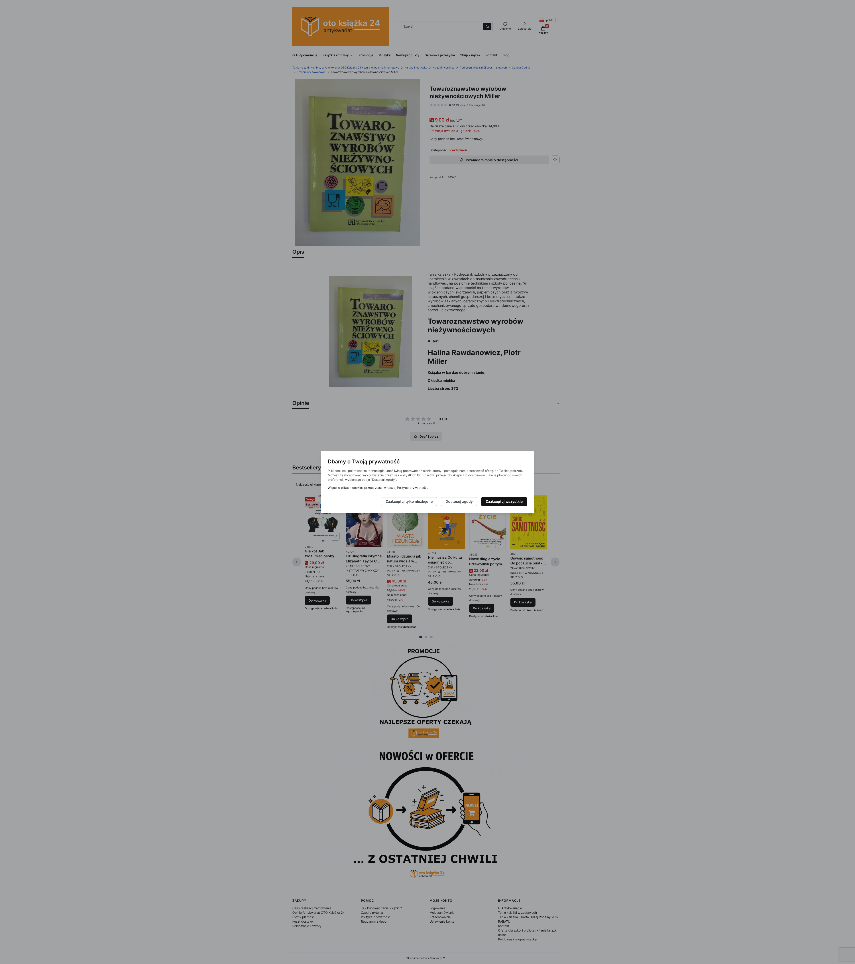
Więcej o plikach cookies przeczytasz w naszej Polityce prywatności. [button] (378, 487)
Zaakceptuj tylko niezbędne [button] (409, 501)
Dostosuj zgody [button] (459, 501)
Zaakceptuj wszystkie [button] (504, 501)
